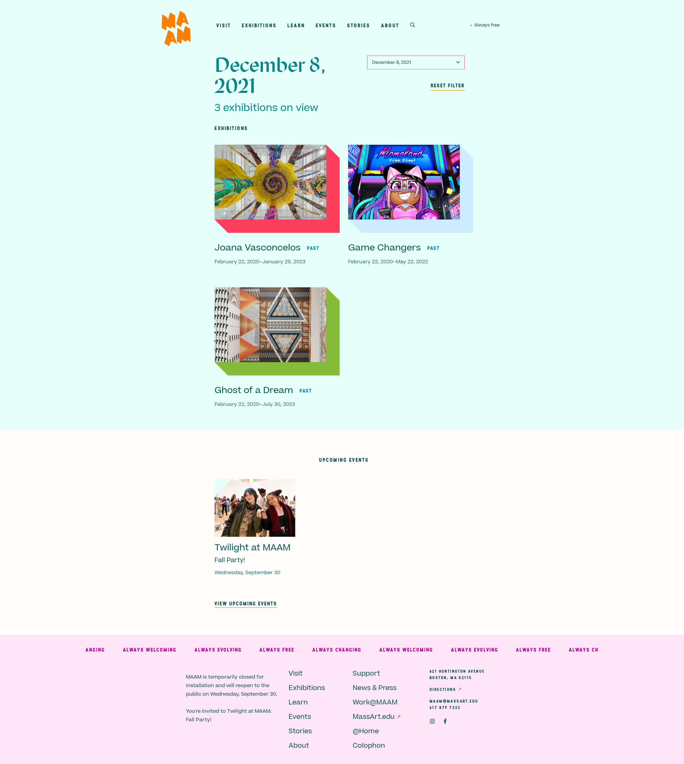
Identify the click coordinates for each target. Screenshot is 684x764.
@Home (366, 731)
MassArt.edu (374, 717)
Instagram (432, 721)
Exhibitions (259, 25)
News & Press (375, 688)
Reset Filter (448, 85)
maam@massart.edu (454, 701)
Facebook (445, 721)
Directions (443, 689)
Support (366, 673)
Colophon (369, 745)
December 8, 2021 (391, 62)
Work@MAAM (375, 702)
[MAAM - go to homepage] (176, 30)
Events (326, 25)
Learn (296, 25)
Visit (223, 25)
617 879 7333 (445, 707)
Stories (358, 25)
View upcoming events (246, 603)
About (390, 25)
